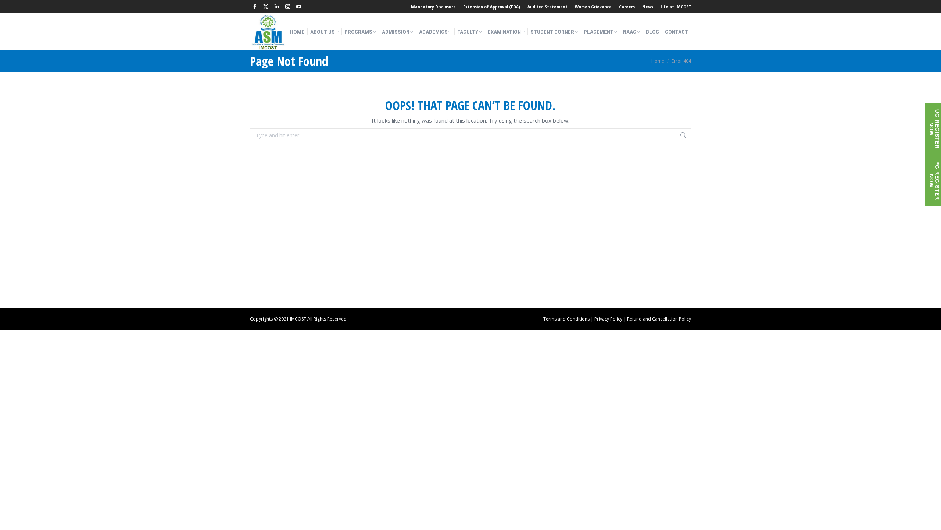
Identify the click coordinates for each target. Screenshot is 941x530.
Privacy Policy (608, 319)
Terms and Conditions (566, 319)
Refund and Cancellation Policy (659, 319)
